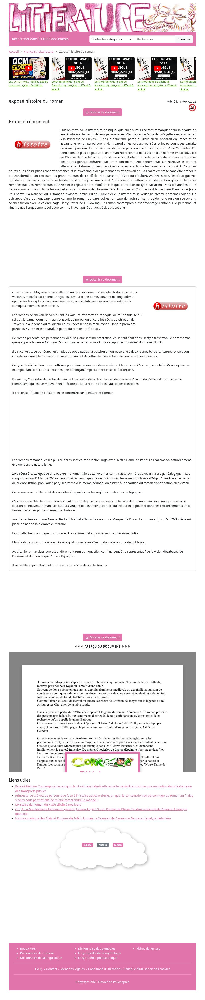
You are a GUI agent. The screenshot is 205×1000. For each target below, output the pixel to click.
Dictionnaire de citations (37, 953)
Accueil (14, 51)
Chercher (183, 39)
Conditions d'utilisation (104, 969)
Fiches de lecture (148, 948)
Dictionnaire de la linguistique (41, 958)
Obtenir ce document (104, 112)
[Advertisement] (102, 244)
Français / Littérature (38, 51)
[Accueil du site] (102, 16)
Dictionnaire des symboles (96, 948)
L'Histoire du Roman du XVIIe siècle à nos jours (48, 804)
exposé (87, 844)
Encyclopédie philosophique (97, 958)
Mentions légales (72, 969)
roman (118, 844)
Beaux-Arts (28, 948)
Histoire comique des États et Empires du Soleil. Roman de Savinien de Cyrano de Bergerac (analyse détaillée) (93, 818)
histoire (103, 844)
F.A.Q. (39, 969)
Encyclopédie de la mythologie (99, 953)
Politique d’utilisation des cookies (147, 969)
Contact (51, 969)
